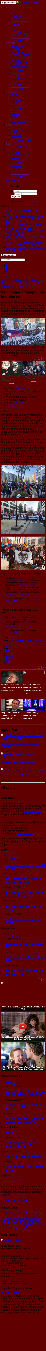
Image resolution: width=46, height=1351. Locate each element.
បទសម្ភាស (15, 133)
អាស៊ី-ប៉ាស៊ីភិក (16, 16)
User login (14, 181)
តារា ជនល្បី (15, 152)
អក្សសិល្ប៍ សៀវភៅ (18, 57)
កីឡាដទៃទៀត (16, 103)
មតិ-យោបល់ (13, 405)
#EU (26, 622)
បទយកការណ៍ (16, 136)
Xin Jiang (38, 1213)
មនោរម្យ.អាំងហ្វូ (20, 389)
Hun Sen (9, 653)
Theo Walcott (28, 1215)
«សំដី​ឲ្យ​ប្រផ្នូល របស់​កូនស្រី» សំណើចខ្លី (23, 1156)
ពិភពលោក (15, 19)
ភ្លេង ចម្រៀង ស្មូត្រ (18, 51)
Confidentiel (6, 1213)
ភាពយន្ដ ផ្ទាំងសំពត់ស (19, 63)
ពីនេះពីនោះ (15, 158)
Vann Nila (14, 1220)
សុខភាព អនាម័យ (18, 79)
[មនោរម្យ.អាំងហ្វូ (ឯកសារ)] (27, 2)
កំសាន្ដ (8, 149)
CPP (8, 651)
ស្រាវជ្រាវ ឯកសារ (17, 130)
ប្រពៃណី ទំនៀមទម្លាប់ (19, 65)
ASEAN (9, 655)
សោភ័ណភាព (16, 81)
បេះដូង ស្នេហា (16, 84)
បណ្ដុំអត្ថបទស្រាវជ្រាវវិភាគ (21, 141)
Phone (28, 1218)
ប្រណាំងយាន (16, 101)
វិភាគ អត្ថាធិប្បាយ (17, 127)
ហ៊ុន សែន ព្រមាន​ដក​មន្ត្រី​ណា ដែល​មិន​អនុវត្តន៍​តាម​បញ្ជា (17, 775)
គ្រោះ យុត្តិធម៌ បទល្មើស (20, 32)
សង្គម (13, 27)
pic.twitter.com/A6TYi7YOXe (18, 626)
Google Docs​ (5, 1220)
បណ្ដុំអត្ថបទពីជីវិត (18, 89)
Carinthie (19, 1215)
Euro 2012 (21, 1229)
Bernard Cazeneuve (36, 1224)
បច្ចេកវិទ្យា (15, 114)
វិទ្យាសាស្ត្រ (15, 116)
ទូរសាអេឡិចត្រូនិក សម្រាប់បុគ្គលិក (15, 1200)
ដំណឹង (8, 7)
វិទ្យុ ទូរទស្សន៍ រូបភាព (19, 60)
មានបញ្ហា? (19, 403)
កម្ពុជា (13, 10)
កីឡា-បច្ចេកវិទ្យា (12, 92)
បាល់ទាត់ (14, 95)
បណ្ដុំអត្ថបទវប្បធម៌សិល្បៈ (20, 71)
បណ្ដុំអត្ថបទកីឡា (17, 108)
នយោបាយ (15, 24)
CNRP (9, 660)
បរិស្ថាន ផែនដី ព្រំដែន (19, 35)
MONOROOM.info (32, 811)
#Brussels (18, 617)
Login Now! (16, 197)
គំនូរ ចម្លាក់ (15, 49)
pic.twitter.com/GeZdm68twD (18, 594)
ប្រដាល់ (14, 98)
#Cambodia (10, 619)
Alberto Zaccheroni (27, 1213)
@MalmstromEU (26, 585)
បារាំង (13, 13)
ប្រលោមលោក (16, 165)
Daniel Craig (6, 1215)
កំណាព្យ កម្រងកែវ (18, 168)
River (14, 1215)
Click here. (28, 201)
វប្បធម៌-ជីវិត (10, 43)
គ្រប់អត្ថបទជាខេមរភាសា (33, 640)
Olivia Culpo (24, 1220)
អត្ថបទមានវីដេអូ (17, 640)
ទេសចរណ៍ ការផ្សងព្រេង (20, 155)
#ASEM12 (19, 580)
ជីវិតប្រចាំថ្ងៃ (15, 76)
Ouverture (5, 1227)
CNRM (9, 662)
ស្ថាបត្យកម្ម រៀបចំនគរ (19, 46)
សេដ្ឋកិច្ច (14, 29)
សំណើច (14, 171)
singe (13, 1229)
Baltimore (15, 1213)
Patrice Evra (36, 1218)
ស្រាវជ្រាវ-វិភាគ (12, 124)
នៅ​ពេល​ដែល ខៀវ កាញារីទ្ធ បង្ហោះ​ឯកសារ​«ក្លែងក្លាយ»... (18, 762)
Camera (39, 1222)
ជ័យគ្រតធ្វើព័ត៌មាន (18, 163)
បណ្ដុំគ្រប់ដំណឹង (17, 40)
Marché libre (14, 1227)
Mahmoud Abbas (29, 1222)
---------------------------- (20, 21)
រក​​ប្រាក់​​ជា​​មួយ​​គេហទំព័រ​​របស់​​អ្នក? (13, 1181)
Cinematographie (11, 1218)
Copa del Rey (24, 1227)
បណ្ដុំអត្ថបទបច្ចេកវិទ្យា (19, 121)
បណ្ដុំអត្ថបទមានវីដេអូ (19, 146)
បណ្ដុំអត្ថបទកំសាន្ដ (18, 176)
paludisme (21, 1218)
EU (7, 658)
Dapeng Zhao (17, 1222)
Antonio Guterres (8, 1224)
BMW (9, 1222)
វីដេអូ (8, 143)
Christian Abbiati (21, 1224)
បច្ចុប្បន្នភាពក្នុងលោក (14, 643)
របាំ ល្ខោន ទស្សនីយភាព (20, 54)
